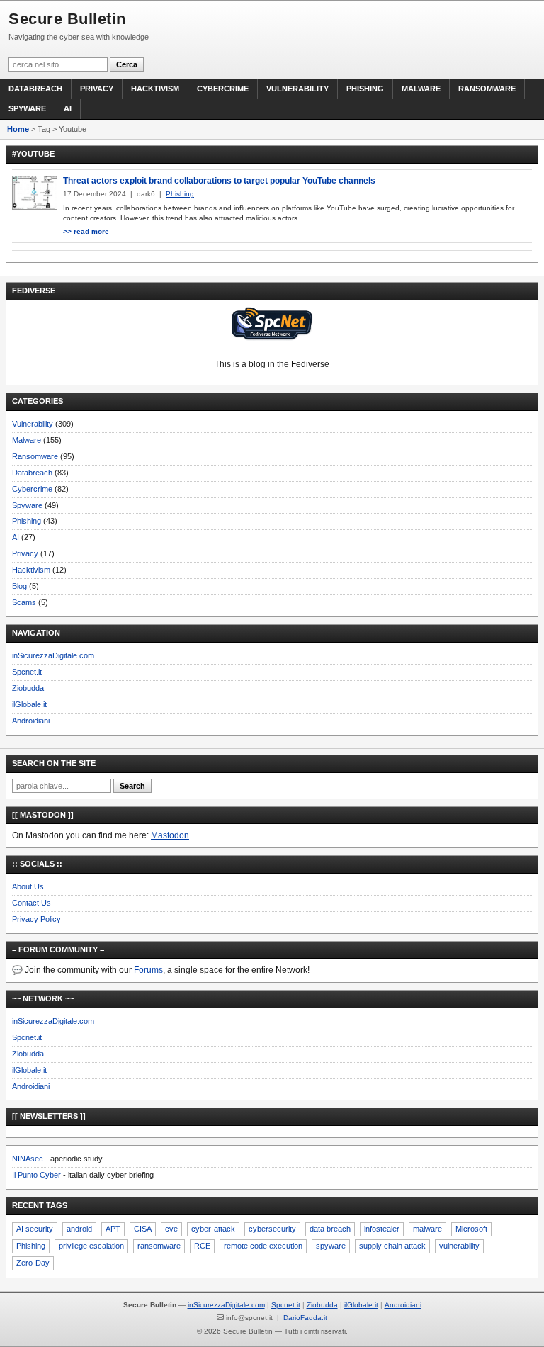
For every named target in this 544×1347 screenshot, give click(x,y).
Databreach (35, 88)
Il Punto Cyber (36, 1175)
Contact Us (31, 902)
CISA (143, 1228)
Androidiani (31, 720)
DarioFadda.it (305, 1317)
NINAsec (27, 1158)
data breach (330, 1228)
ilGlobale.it (29, 704)
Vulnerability (297, 88)
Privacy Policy (36, 919)
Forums (148, 970)
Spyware (27, 108)
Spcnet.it (27, 671)
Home (18, 129)
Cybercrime (223, 88)
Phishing (365, 88)
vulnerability (459, 1245)
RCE (202, 1245)
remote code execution (263, 1245)
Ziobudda (28, 688)
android (79, 1228)
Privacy (96, 88)
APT (113, 1228)
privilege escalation (91, 1245)
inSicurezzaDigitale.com (53, 655)
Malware (421, 88)
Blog (19, 586)
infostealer (382, 1228)
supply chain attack (392, 1245)
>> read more (86, 231)
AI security (34, 1228)
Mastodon (170, 835)
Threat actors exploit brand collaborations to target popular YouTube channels (219, 181)
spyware (331, 1245)
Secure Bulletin (67, 19)
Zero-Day (33, 1262)
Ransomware (487, 88)
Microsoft (471, 1228)
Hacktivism (155, 88)
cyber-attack (213, 1228)
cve (171, 1228)
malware (427, 1228)
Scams (24, 602)
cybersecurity (272, 1228)
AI (68, 108)
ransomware (159, 1245)
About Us (28, 886)
